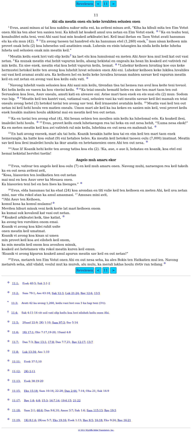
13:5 (97, 293)
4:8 (38, 400)
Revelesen (84, 4)
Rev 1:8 (29, 400)
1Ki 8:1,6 (30, 420)
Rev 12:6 (86, 293)
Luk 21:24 (72, 293)
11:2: (15, 293)
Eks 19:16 (59, 420)
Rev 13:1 (40, 342)
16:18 (98, 420)
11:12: (16, 371)
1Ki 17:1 (28, 332)
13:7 (90, 342)
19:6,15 (66, 400)
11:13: (16, 381)
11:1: (15, 283)
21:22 (77, 400)
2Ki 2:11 (29, 371)
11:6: (15, 332)
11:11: (16, 361)
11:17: (16, 400)
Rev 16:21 (124, 420)
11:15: (16, 390)
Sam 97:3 (58, 322)
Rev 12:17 (78, 342)
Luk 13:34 (29, 351)
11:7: (15, 342)
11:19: (16, 420)
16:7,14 (54, 400)
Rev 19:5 (110, 410)
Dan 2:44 (71, 390)
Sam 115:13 (95, 410)
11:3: (14, 303)
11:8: (15, 351)
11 (106, 4)
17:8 (51, 342)
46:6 (40, 410)
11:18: (16, 410)
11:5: (15, 322)
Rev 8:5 (88, 420)
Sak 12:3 (58, 293)
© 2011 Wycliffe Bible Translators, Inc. (96, 430)
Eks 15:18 (31, 390)
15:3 (45, 400)
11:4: (14, 312)
